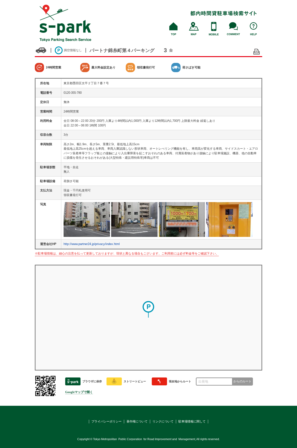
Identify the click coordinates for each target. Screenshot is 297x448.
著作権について (137, 421)
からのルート (242, 381)
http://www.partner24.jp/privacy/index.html (92, 244)
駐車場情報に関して (192, 421)
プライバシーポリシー (106, 421)
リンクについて (163, 421)
